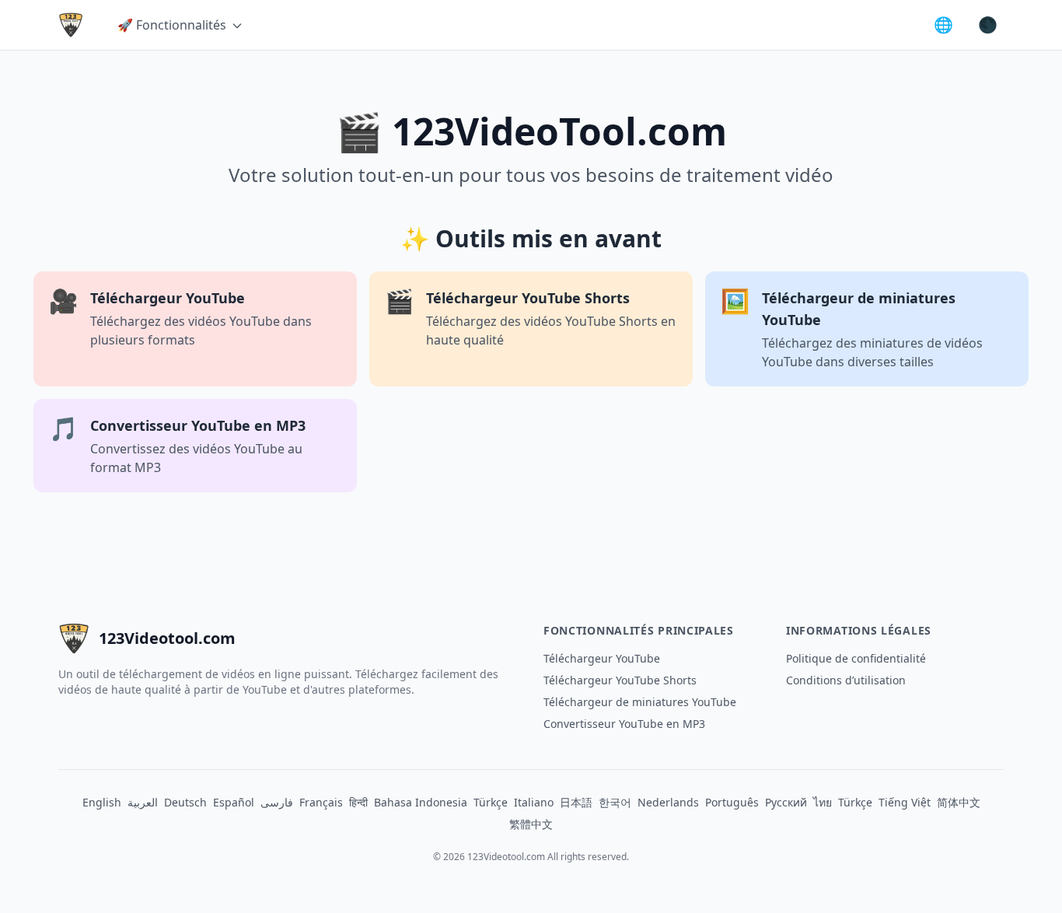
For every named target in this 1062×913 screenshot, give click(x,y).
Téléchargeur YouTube (601, 658)
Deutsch (185, 802)
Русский (786, 802)
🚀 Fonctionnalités (171, 24)
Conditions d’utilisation (846, 680)
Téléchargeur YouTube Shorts (620, 680)
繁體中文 (531, 824)
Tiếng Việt (905, 802)
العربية (143, 802)
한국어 (615, 802)
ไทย (822, 802)
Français (321, 802)
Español (233, 802)
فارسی (276, 802)
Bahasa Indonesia (420, 802)
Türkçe (490, 802)
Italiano (534, 802)
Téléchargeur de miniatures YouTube (639, 701)
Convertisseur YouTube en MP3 (624, 723)
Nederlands (668, 802)
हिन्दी (358, 802)
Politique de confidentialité (856, 658)
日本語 (576, 802)
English (101, 802)
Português (732, 802)
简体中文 (958, 802)
